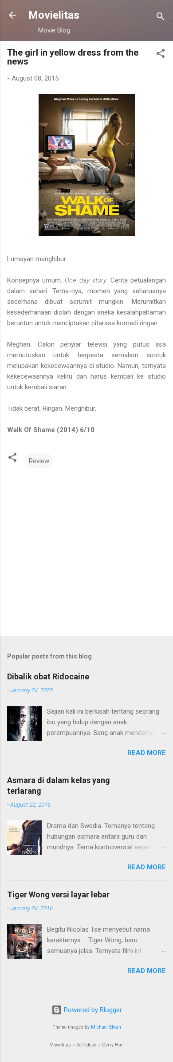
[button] (160, 55)
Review (39, 461)
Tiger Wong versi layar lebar (58, 894)
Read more (146, 753)
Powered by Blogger (92, 1010)
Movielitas (53, 15)
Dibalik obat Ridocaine (48, 676)
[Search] (160, 18)
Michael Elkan (106, 1027)
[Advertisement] (86, 559)
